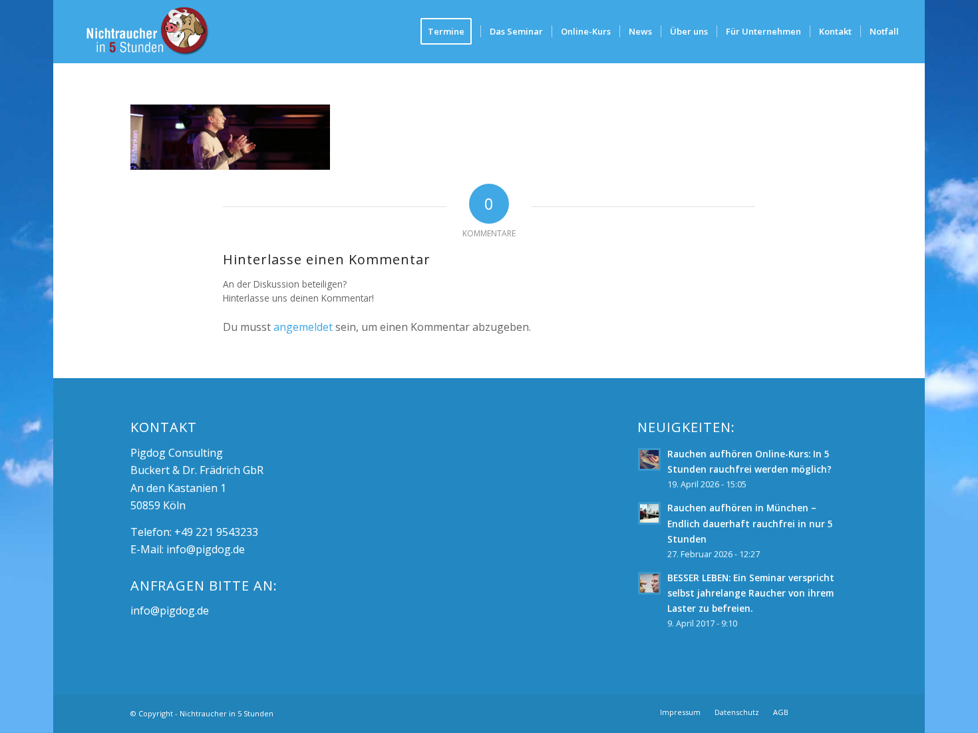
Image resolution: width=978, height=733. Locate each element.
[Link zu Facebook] (818, 712)
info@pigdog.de (205, 549)
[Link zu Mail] (838, 712)
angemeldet (303, 327)
